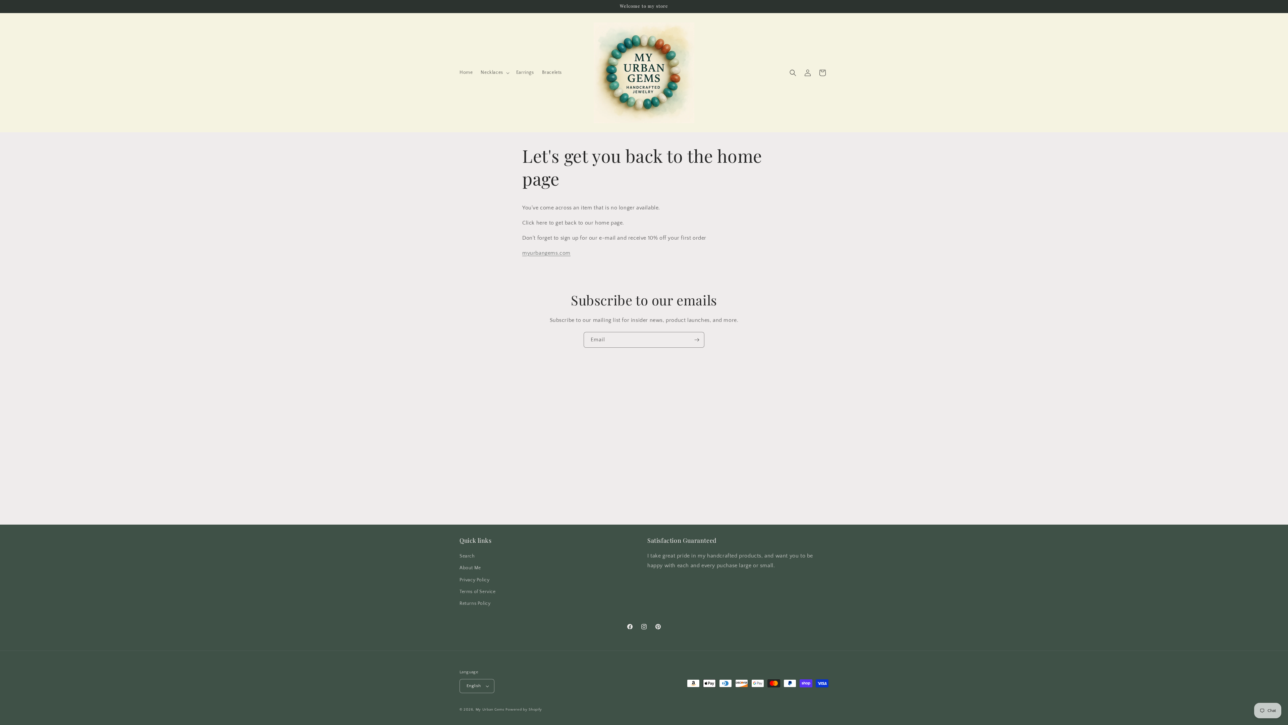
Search (467, 556)
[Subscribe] (696, 340)
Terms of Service (478, 591)
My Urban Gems (490, 710)
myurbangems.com (546, 253)
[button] (494, 72)
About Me (470, 568)
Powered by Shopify (523, 710)
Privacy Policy (474, 580)
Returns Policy (475, 603)
